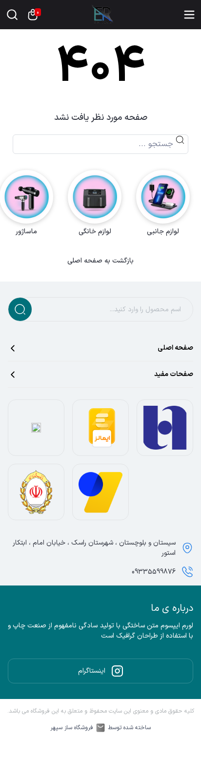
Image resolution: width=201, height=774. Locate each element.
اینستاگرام (91, 671)
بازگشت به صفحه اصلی (100, 261)
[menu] (189, 14)
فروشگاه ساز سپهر (71, 727)
